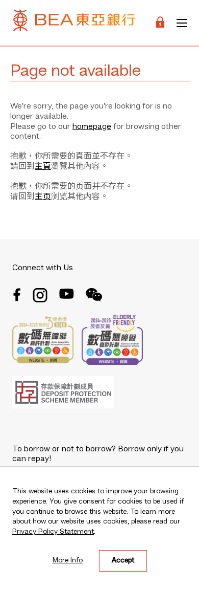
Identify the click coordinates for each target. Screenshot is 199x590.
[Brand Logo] (74, 22)
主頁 (43, 167)
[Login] (160, 22)
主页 (43, 197)
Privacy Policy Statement (53, 531)
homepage (91, 127)
